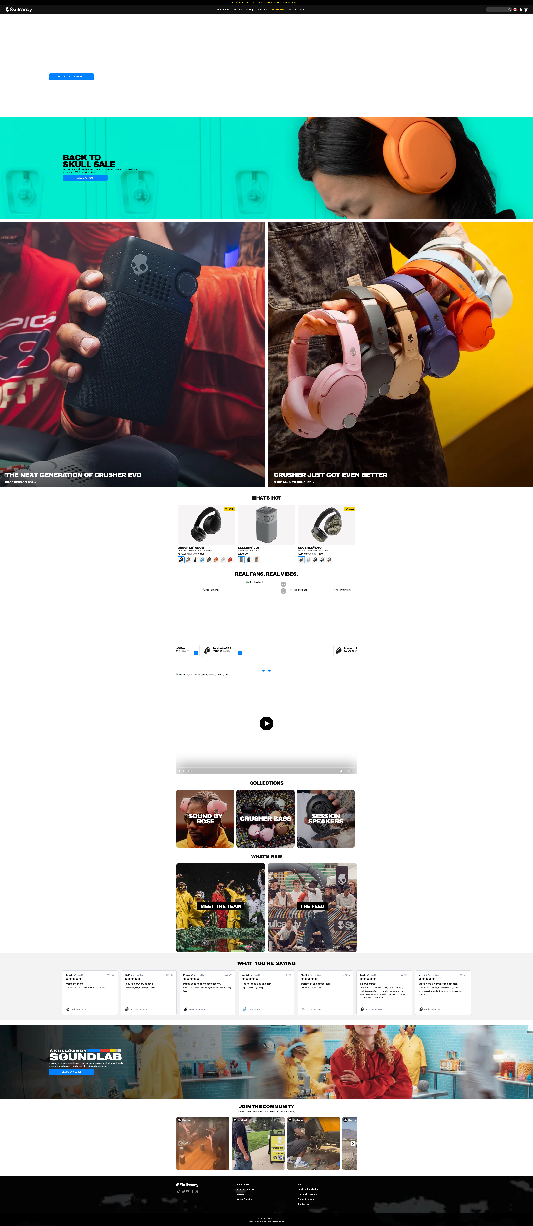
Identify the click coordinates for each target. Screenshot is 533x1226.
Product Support (245, 1189)
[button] (223, 9)
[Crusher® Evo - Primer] (329, 559)
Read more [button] (378, 997)
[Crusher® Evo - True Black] (315, 559)
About (301, 1184)
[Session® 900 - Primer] (256, 559)
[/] (20, 9)
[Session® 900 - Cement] (241, 559)
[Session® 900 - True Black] (248, 559)
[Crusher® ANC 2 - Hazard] (215, 559)
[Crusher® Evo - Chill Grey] (322, 559)
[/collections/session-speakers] (266, 65)
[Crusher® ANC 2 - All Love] (195, 559)
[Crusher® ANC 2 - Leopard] (208, 559)
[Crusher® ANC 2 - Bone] (222, 559)
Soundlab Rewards (307, 1194)
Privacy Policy (251, 1221)
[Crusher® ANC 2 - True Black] (181, 559)
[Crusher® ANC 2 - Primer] (188, 559)
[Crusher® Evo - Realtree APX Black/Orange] (301, 559)
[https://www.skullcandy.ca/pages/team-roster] (220, 951)
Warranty (241, 1194)
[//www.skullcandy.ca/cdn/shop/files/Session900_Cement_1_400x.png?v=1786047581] (266, 525)
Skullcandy (268, 1218)
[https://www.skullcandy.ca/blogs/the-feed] (312, 951)
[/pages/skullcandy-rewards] (266, 1062)
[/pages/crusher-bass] (400, 486)
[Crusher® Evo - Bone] (308, 559)
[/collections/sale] (266, 168)
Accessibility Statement (276, 1221)
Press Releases (306, 1199)
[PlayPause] (3, 113)
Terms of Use (261, 1221)
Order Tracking (244, 1199)
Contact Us (303, 1204)
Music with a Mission (308, 1189)
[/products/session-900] (132, 486)
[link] (90, 1009)
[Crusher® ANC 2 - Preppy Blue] (201, 559)
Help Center (243, 1184)
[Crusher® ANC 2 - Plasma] (229, 559)
